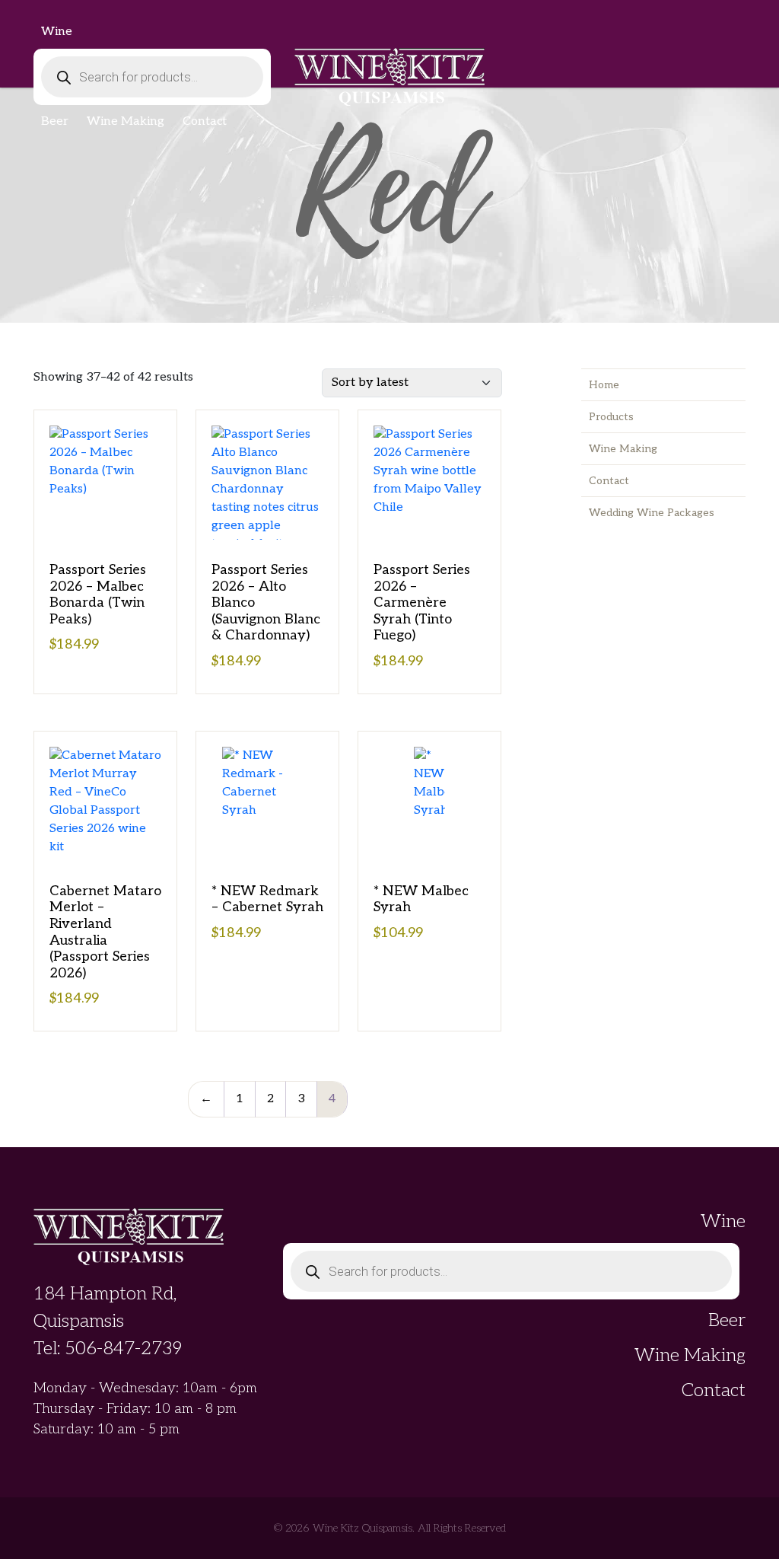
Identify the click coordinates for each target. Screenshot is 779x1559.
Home (604, 384)
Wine (56, 31)
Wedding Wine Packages (651, 512)
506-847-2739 (123, 1348)
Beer (54, 121)
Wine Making (125, 121)
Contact (205, 121)
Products (611, 416)
